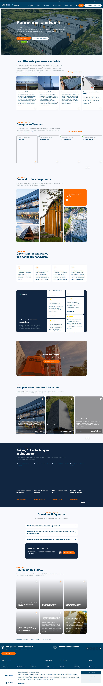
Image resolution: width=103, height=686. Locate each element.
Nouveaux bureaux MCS (82, 419)
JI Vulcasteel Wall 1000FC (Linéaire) (52, 220)
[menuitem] (30, 5)
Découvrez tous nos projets (73, 195)
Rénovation (76, 666)
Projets (90, 665)
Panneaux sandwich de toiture (25, 92)
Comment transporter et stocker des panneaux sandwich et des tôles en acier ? (51, 619)
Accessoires (33, 666)
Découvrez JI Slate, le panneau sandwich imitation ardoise (73, 605)
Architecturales (77, 668)
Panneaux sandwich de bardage (48, 92)
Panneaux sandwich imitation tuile (70, 92)
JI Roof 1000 (21, 139)
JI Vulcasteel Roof (44, 139)
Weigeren (91, 681)
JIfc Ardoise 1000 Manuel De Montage (76, 491)
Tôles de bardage (5, 668)
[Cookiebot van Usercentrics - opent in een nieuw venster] (9, 683)
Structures (18, 668)
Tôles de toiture (4, 665)
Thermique (61, 666)
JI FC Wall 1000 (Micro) (89, 139)
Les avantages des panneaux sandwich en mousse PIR (49, 605)
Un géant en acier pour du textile (26, 419)
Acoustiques (62, 665)
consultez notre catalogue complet (24, 131)
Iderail (31, 665)
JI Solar (3, 666)
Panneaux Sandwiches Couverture (23, 491)
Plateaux (18, 665)
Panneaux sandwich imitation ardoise (90, 92)
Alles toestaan (91, 672)
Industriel (47, 666)
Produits (32, 639)
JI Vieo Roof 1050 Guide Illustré (59, 491)
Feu (60, 668)
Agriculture (47, 665)
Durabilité (76, 665)
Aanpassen (90, 676)
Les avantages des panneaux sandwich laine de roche (73, 619)
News (89, 666)
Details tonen (21, 683)
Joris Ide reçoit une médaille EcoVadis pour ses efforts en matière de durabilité (27, 604)
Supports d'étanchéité (20, 666)
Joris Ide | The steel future (22, 639)
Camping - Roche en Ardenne (54, 424)
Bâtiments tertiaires (49, 668)
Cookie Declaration (92, 668)
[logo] (10, 5)
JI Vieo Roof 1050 (66, 139)
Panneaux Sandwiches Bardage (41, 491)
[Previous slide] (86, 167)
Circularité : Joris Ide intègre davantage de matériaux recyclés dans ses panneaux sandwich (27, 629)
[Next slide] (89, 167)
